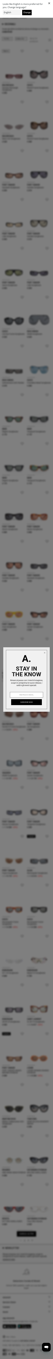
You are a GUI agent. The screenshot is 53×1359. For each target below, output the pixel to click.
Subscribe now (26, 702)
